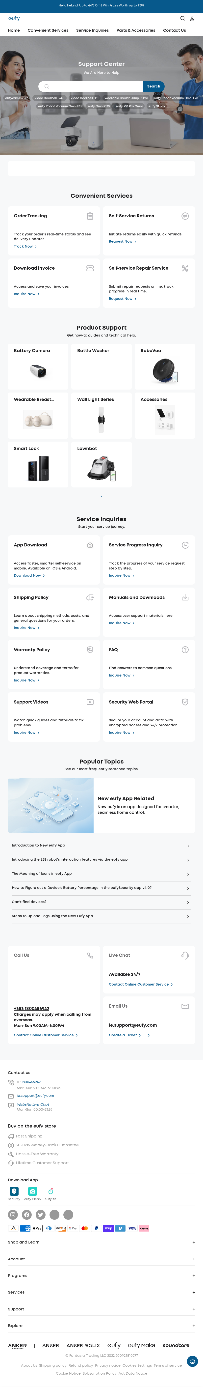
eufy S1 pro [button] (157, 106)
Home (14, 30)
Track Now (23, 246)
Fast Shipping (29, 1136)
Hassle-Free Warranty (37, 1154)
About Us (29, 1365)
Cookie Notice (68, 1373)
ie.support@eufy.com (133, 1025)
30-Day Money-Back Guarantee (47, 1145)
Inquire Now (24, 294)
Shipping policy (53, 1365)
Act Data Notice (133, 1373)
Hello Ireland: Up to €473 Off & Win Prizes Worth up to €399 (102, 5)
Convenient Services (48, 30)
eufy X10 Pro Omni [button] (129, 106)
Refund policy (81, 1365)
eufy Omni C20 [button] (99, 106)
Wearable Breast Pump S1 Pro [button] (126, 98)
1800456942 (31, 1082)
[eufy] (14, 19)
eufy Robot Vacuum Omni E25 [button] (60, 106)
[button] (38, 367)
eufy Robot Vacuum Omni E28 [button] (176, 98)
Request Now (120, 241)
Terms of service (168, 1365)
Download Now (27, 575)
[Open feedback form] (192, 1361)
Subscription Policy (100, 1373)
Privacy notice (108, 1365)
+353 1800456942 (31, 1009)
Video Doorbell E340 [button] (49, 98)
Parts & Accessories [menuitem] (136, 30)
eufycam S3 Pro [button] (16, 98)
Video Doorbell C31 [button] (85, 98)
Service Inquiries (92, 30)
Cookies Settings (137, 1365)
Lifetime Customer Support (42, 1162)
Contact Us (174, 30)
